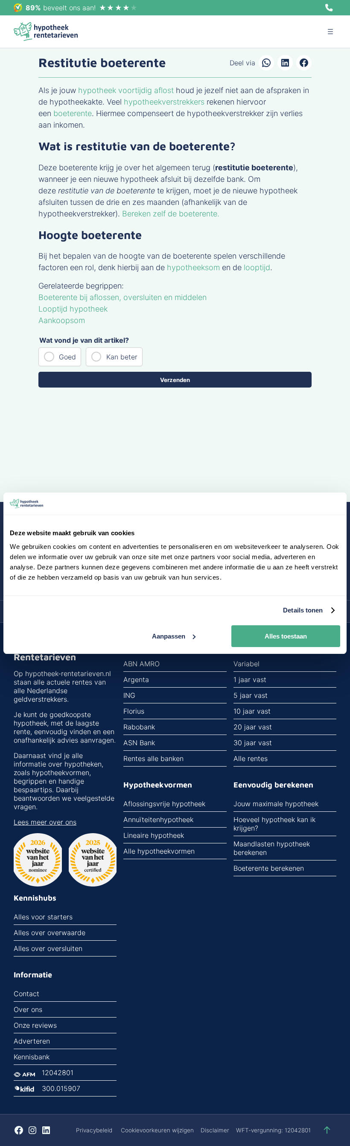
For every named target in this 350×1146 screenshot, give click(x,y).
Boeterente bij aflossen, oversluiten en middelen (122, 297)
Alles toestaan (286, 636)
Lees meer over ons (45, 822)
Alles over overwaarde (49, 932)
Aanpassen (168, 636)
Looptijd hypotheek (73, 308)
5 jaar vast (250, 695)
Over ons (28, 1009)
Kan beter (121, 357)
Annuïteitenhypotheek (158, 819)
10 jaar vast (252, 711)
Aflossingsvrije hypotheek (164, 803)
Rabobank (139, 727)
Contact (26, 993)
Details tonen (303, 610)
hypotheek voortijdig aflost (126, 90)
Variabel (246, 663)
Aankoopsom (61, 320)
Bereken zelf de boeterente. (170, 213)
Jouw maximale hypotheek (275, 803)
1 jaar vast (249, 679)
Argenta (136, 679)
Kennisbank (32, 1057)
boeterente (72, 113)
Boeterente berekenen (268, 868)
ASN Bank (139, 742)
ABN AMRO (141, 663)
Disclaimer (215, 1130)
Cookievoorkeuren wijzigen (157, 1130)
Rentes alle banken (153, 758)
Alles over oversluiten (48, 948)
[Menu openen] (330, 31)
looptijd (257, 267)
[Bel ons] (329, 8)
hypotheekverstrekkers (164, 101)
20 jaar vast (252, 727)
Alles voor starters (43, 917)
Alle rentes (250, 758)
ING (129, 695)
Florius (133, 711)
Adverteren (32, 1041)
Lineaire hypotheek (153, 835)
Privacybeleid (94, 1130)
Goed (67, 357)
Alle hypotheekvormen (159, 851)
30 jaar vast (252, 742)
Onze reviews (35, 1025)
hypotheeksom (193, 267)
